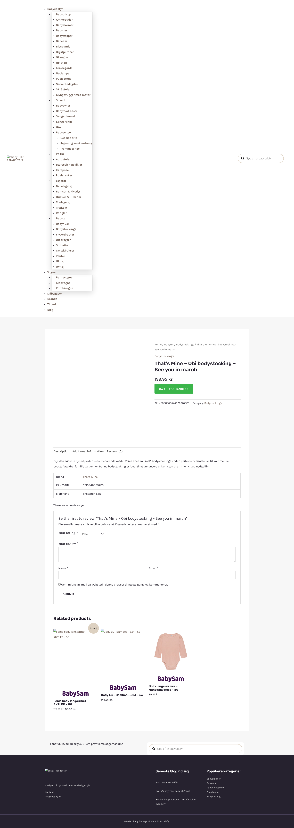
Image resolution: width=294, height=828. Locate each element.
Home (158, 344)
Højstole (62, 62)
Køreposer (63, 170)
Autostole (62, 159)
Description (61, 451)
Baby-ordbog (213, 796)
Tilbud (51, 304)
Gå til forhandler (174, 389)
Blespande (63, 46)
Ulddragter (63, 239)
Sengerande (64, 121)
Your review (68, 544)
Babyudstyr (55, 9)
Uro (58, 127)
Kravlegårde (64, 68)
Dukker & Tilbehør (68, 197)
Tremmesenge (70, 148)
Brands (52, 299)
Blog (50, 309)
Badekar (61, 41)
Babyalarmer (65, 25)
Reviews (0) (115, 451)
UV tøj (60, 266)
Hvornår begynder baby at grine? (173, 791)
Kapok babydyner (216, 787)
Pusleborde (63, 78)
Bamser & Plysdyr (68, 191)
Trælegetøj (63, 202)
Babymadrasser (66, 111)
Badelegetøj (64, 186)
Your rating (68, 533)
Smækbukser (65, 250)
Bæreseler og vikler (69, 164)
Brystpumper (65, 52)
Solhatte (62, 245)
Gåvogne (62, 57)
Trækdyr (61, 207)
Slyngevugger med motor (73, 94)
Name (63, 568)
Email (153, 568)
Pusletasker (64, 175)
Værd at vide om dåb (166, 782)
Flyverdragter (65, 234)
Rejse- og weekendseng (76, 143)
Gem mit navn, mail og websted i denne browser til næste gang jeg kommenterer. (114, 584)
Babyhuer (62, 223)
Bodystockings (66, 229)
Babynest (62, 30)
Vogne (51, 272)
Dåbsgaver (54, 293)
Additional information (88, 451)
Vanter (60, 256)
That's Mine (90, 476)
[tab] (61, 451)
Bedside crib (68, 138)
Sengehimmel (65, 116)
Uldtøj (60, 261)
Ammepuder (64, 19)
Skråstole (62, 89)
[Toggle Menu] (43, 3)
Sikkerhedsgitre (67, 84)
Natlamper (63, 73)
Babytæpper (64, 35)
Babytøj (169, 344)
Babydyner (63, 105)
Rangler (61, 213)
